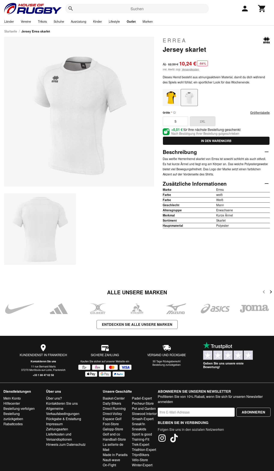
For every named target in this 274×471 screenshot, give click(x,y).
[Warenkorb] (262, 8)
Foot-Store (111, 423)
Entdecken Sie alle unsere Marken (137, 324)
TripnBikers (140, 454)
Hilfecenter (11, 403)
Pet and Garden (144, 408)
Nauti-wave (111, 459)
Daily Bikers (112, 403)
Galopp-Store (113, 429)
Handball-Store (114, 439)
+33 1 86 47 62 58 (43, 375)
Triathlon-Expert (144, 449)
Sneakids (139, 429)
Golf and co (111, 434)
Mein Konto (12, 398)
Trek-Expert (140, 444)
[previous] (264, 292)
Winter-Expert (142, 464)
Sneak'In (138, 423)
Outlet (131, 21)
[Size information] (174, 112)
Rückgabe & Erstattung (63, 418)
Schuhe (59, 21)
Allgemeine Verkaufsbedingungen (62, 411)
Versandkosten (190, 69)
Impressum (54, 423)
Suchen (137, 8)
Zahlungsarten (57, 429)
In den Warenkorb (216, 141)
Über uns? (54, 398)
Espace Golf (112, 418)
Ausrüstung (78, 21)
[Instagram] (162, 439)
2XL (202, 121)
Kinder (97, 21)
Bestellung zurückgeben (166, 364)
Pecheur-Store (143, 403)
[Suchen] (71, 8)
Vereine (26, 21)
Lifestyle (114, 21)
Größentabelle (260, 112)
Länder (9, 21)
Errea (175, 40)
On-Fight (109, 464)
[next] (271, 292)
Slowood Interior (144, 413)
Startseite (10, 31)
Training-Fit (140, 439)
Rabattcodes (13, 423)
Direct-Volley (112, 413)
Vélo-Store (140, 459)
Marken (148, 21)
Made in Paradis (115, 454)
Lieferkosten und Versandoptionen (59, 437)
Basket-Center (114, 398)
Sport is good (142, 434)
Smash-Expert (142, 418)
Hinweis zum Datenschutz (66, 444)
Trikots (42, 21)
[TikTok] (174, 439)
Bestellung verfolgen (19, 408)
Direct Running (114, 408)
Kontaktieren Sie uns (43, 361)
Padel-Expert (142, 398)
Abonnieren (253, 412)
